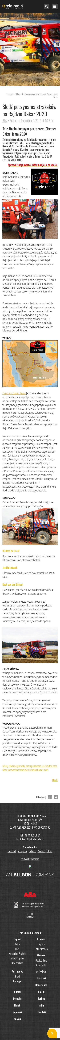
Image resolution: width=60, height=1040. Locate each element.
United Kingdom (17, 958)
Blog (4, 120)
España (41, 944)
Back (55, 780)
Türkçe (41, 999)
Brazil (17, 977)
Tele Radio (10, 94)
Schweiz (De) (41, 965)
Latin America (41, 949)
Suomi (17, 992)
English (17, 939)
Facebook (12, 851)
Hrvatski (41, 978)
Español (41, 939)
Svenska (17, 999)
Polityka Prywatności (30, 859)
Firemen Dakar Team (14, 393)
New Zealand (17, 963)
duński (17, 1019)
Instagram (22, 851)
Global (17, 944)
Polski (41, 992)
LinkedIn (32, 851)
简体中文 (41, 971)
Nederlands (41, 985)
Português (17, 971)
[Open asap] (52, 1033)
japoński (17, 1012)
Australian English (17, 954)
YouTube (42, 851)
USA (17, 949)
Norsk (17, 1005)
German (41, 955)
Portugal (17, 981)
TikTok (49, 851)
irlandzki (41, 1012)
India (41, 1005)
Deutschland (41, 960)
